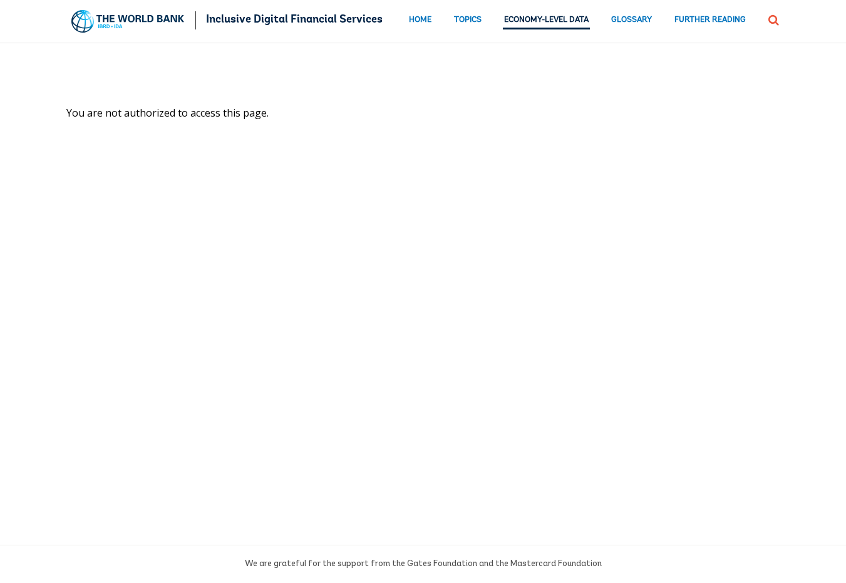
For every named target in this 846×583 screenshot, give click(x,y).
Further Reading (710, 20)
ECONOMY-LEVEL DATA (546, 20)
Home (420, 20)
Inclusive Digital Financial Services (294, 20)
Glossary (631, 20)
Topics (468, 20)
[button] (773, 19)
